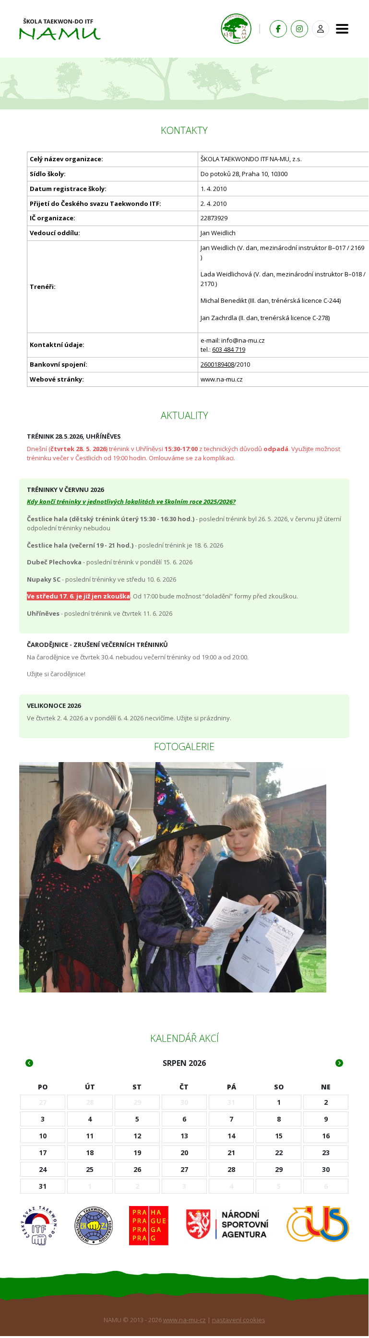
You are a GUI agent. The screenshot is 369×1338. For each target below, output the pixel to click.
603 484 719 (228, 349)
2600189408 (217, 364)
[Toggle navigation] (339, 29)
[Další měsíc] (339, 1063)
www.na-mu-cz (184, 1319)
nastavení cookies (238, 1319)
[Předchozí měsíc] (29, 1063)
